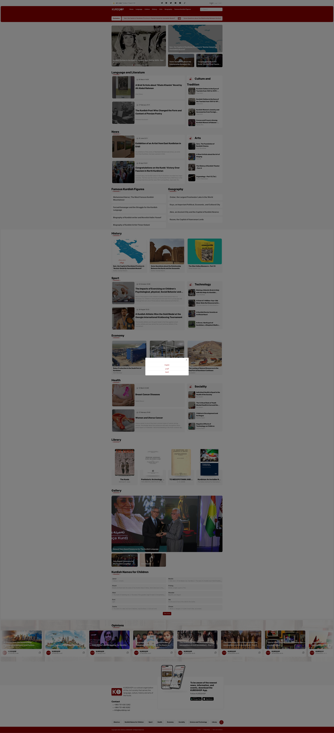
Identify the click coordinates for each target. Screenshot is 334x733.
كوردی (167, 369)
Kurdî (167, 372)
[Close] (186, 359)
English (167, 365)
